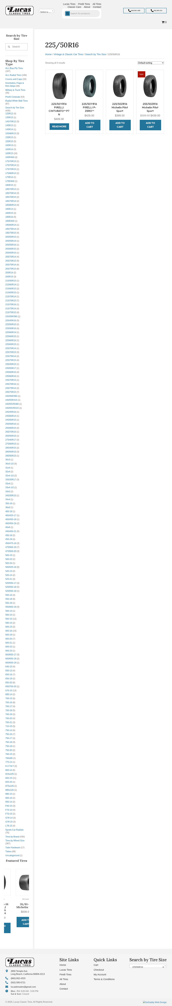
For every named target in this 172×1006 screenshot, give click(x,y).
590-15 (8, 623)
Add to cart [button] (17, 921)
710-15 (8, 726)
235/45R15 (10, 364)
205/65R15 (10, 253)
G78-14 (8, 818)
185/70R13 (10, 189)
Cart (96, 965)
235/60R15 (10, 372)
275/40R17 (10, 440)
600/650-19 (10, 663)
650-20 (8, 682)
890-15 (8, 794)
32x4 (7, 471)
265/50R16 (10, 436)
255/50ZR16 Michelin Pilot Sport (150, 107)
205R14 (9, 272)
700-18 (8, 710)
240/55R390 (11, 396)
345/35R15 (10, 495)
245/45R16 (10, 412)
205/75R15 (10, 269)
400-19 (8, 511)
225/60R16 (10, 340)
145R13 (9, 125)
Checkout (99, 969)
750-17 (8, 738)
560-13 (8, 611)
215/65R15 (10, 292)
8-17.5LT (9, 766)
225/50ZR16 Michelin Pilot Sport (120, 107)
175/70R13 (10, 161)
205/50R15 (10, 237)
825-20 (8, 782)
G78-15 (8, 822)
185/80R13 (10, 205)
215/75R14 (10, 308)
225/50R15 (10, 324)
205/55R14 (10, 241)
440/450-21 (10, 531)
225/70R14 (10, 348)
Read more (59, 126)
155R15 (9, 141)
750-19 (8, 746)
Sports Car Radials (14, 830)
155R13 (9, 137)
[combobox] (46, 11)
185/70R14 (10, 193)
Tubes (8, 851)
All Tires (64, 979)
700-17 (8, 706)
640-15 (8, 666)
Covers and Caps (13, 79)
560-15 (8, 619)
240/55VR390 (12, 404)
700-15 (8, 698)
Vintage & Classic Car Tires (68, 54)
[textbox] (46, 12)
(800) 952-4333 (18, 978)
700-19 (8, 714)
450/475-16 (10, 543)
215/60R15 (10, 288)
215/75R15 (10, 312)
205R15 (9, 277)
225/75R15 (10, 360)
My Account (100, 974)
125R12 (9, 113)
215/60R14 (10, 284)
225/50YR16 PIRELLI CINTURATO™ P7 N (59, 109)
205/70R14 (10, 257)
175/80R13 (10, 173)
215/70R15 (10, 300)
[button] (133, 10)
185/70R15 (10, 197)
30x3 (7, 459)
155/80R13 (10, 133)
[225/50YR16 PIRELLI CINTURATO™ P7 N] (59, 86)
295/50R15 (10, 456)
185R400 (9, 221)
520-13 (8, 571)
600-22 (8, 647)
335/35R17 (10, 479)
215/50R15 (10, 281)
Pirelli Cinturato (12, 97)
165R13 (9, 145)
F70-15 (8, 814)
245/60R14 (10, 416)
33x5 (7, 491)
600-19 (8, 635)
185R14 (9, 209)
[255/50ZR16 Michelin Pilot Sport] (150, 86)
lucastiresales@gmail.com (23, 987)
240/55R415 (11, 400)
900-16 (8, 798)
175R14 (9, 177)
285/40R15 (10, 448)
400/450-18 (10, 519)
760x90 (8, 758)
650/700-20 (10, 686)
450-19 (8, 539)
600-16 (8, 631)
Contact (64, 988)
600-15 (8, 627)
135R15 (9, 117)
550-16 (8, 595)
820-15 (8, 778)
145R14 (9, 129)
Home (48, 54)
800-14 (8, 770)
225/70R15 (10, 352)
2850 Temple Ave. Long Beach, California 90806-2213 (28, 972)
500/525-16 (10, 567)
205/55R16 (10, 245)
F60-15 (8, 806)
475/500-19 (10, 547)
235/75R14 (10, 388)
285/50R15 (10, 452)
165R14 (9, 149)
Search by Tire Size (14, 107)
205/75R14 (10, 265)
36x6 (7, 507)
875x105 (9, 786)
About (63, 984)
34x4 (7, 499)
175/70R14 (10, 165)
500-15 (8, 555)
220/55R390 (11, 316)
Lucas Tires (66, 969)
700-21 (8, 722)
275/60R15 (10, 444)
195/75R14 (10, 229)
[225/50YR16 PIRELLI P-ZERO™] (89, 86)
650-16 (8, 674)
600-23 (8, 651)
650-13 (8, 670)
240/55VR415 (12, 408)
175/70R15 (10, 169)
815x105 (9, 774)
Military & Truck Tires (15, 90)
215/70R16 (10, 304)
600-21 (8, 643)
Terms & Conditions (104, 979)
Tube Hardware (12, 847)
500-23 (8, 559)
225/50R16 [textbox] (147, 967)
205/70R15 (10, 261)
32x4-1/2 (9, 475)
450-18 (8, 535)
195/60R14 (10, 225)
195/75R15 (10, 233)
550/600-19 (10, 607)
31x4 (7, 468)
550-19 (8, 603)
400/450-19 (10, 523)
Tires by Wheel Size (14, 840)
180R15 (9, 185)
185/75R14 (10, 201)
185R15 (9, 213)
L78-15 (8, 826)
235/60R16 (10, 376)
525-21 (8, 579)
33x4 (7, 483)
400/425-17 (10, 515)
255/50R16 (10, 424)
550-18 (8, 599)
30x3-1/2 (9, 464)
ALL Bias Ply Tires (14, 68)
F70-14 (8, 810)
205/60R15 (10, 249)
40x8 (7, 527)
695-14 (8, 694)
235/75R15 (10, 392)
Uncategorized (12, 855)
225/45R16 (10, 320)
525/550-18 (10, 587)
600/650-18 (10, 658)
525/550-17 (10, 583)
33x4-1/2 (9, 487)
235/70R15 (10, 380)
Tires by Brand (12, 837)
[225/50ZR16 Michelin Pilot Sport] (120, 86)
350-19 (8, 503)
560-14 (8, 615)
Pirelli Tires (65, 974)
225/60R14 (10, 332)
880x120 (9, 790)
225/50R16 (10, 328)
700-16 (8, 702)
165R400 (9, 157)
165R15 (9, 153)
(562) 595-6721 (18, 982)
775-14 (8, 762)
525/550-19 (10, 591)
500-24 (8, 563)
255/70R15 (10, 432)
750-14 (8, 730)
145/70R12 (10, 121)
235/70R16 (10, 384)
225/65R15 (10, 344)
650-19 (8, 678)
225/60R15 (10, 336)
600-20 (8, 639)
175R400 (9, 181)
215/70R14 (10, 296)
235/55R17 (10, 368)
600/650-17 (10, 654)
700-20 (8, 718)
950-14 (8, 802)
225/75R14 (10, 356)
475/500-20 (10, 551)
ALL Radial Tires (13, 75)
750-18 (8, 742)
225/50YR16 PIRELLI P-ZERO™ (89, 107)
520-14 (8, 575)
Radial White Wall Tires (16, 101)
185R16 (9, 217)
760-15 (8, 754)
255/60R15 (10, 428)
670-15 (8, 690)
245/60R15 (10, 420)
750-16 (8, 734)
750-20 (8, 750)
